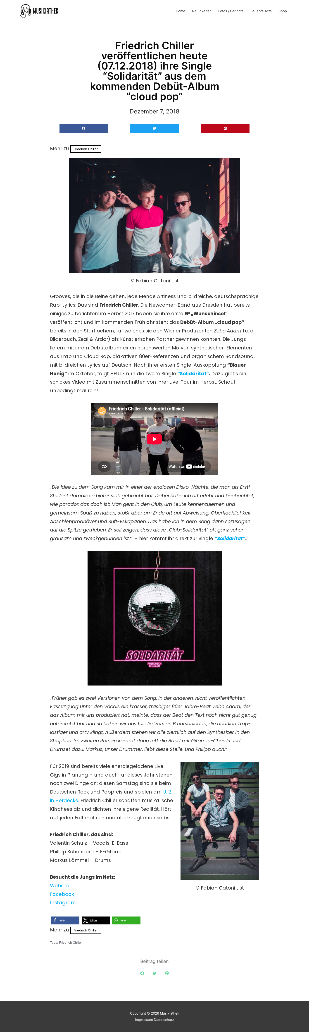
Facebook (62, 894)
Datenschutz (164, 1020)
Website (59, 885)
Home (180, 11)
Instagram (63, 902)
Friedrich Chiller (86, 149)
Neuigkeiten (202, 11)
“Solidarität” (193, 373)
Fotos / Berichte (231, 11)
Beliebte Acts (261, 11)
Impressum (144, 1020)
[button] (83, 128)
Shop (282, 11)
